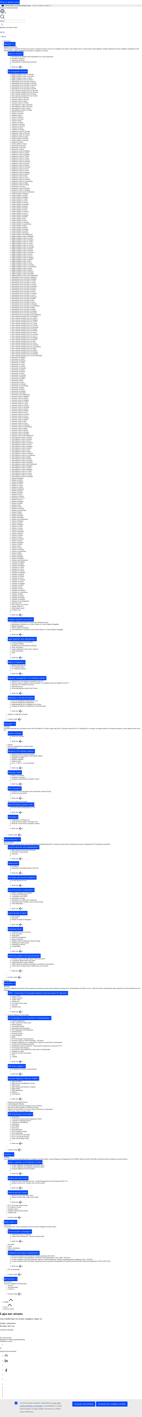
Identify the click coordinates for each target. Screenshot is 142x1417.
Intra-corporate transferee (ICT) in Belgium (25, 316)
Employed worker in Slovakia (21, 131)
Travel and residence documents (17, 801)
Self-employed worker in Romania (22, 462)
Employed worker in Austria (20, 153)
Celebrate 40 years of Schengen (21, 1234)
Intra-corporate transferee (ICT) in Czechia (25, 325)
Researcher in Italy (17, 380)
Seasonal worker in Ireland (20, 419)
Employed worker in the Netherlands (23, 192)
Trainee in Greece (17, 540)
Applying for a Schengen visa (21, 820)
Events (10, 1246)
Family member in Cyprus (20, 201)
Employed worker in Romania (21, 190)
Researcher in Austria (18, 359)
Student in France (17, 494)
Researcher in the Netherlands (21, 394)
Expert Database (17, 1035)
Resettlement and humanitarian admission (24, 645)
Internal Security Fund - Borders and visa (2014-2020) (28, 1183)
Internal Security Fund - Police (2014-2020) (25, 1197)
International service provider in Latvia (23, 302)
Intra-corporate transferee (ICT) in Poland (24, 350)
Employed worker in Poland (20, 185)
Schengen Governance (18, 777)
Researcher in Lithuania (19, 384)
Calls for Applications (18, 1021)
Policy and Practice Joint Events (21, 1023)
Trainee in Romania (18, 558)
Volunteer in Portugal (18, 597)
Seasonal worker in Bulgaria (20, 400)
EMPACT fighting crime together (22, 893)
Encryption (15, 918)
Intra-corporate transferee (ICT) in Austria (24, 318)
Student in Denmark (18, 489)
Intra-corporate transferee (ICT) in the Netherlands (27, 355)
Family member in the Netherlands (22, 234)
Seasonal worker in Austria (20, 398)
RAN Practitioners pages (19, 1131)
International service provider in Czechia (24, 284)
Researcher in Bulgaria (19, 361)
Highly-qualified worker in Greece (22, 256)
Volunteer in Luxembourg (19, 592)
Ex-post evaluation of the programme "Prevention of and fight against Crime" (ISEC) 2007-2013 (41, 1257)
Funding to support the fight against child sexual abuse (28, 959)
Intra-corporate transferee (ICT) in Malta (24, 348)
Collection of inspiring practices (21, 1120)
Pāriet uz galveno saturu (10, 2)
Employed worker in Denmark (21, 161)
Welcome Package (17, 1033)
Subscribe (15, 1005)
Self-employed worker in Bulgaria (22, 469)
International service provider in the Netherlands (26, 314)
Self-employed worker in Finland (22, 439)
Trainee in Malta (17, 553)
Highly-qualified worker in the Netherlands (25, 275)
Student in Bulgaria (17, 482)
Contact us (11, 1289)
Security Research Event (19, 880)
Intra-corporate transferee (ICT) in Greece (24, 336)
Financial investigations (19, 937)
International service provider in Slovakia (24, 83)
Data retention (16, 916)
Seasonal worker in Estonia (20, 409)
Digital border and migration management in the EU (27, 681)
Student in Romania (18, 517)
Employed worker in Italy (19, 176)
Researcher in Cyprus (18, 364)
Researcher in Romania (19, 393)
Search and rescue (17, 686)
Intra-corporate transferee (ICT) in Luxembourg (26, 346)
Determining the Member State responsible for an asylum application (32, 56)
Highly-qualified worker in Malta (22, 268)
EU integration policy (18, 667)
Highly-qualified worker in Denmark (23, 247)
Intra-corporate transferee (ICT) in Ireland (24, 339)
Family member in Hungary (20, 215)
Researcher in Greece (18, 498)
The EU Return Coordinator (20, 628)
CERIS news (16, 1001)
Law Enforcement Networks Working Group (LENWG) (25, 1106)
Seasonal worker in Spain (19, 101)
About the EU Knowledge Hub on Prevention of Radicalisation (31, 1049)
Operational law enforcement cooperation (24, 900)
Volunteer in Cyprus (18, 569)
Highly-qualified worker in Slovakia (23, 74)
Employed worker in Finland (20, 165)
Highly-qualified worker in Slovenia (23, 76)
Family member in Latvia (19, 220)
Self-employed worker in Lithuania (22, 453)
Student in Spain (17, 115)
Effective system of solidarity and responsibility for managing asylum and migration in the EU (40, 683)
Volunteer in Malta (17, 594)
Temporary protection (18, 60)
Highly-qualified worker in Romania (23, 274)
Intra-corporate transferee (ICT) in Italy (23, 341)
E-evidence (15, 866)
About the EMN (17, 1081)
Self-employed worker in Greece (21, 444)
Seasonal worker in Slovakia (20, 97)
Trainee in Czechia (17, 530)
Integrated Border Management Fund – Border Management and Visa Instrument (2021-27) (39, 1181)
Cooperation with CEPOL (20, 896)
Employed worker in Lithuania (21, 179)
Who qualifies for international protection (24, 62)
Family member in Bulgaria (20, 197)
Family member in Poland (19, 227)
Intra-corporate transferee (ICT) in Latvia (24, 343)
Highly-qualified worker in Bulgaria (23, 240)
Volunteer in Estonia (18, 574)
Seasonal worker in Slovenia (20, 99)
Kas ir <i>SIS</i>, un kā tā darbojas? (23, 763)
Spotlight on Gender (18, 1051)
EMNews (14, 1092)
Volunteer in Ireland (18, 585)
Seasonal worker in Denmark (20, 407)
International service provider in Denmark (24, 286)
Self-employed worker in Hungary (22, 446)
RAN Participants (17, 1129)
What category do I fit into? (20, 604)
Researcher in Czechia (18, 366)
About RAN (15, 1117)
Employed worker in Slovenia (21, 133)
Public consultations (14, 1248)
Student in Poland (17, 514)
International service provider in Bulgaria (24, 279)
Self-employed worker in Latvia (21, 451)
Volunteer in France (18, 578)
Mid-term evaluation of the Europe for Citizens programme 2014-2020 (33, 1256)
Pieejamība (7, 1396)
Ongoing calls (12, 1212)
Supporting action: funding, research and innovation (27, 902)
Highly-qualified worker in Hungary (23, 257)
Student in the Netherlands (20, 519)
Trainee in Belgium (17, 521)
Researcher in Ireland (18, 378)
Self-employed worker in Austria (21, 467)
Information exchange (18, 898)
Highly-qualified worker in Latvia (22, 263)
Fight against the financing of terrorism (23, 850)
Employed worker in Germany (21, 167)
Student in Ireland (17, 503)
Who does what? (17, 603)
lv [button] (5, 13)
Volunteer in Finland (18, 576)
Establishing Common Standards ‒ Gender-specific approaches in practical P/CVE (37, 1046)
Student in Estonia (17, 491)
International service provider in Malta (23, 307)
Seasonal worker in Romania (20, 434)
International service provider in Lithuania (24, 304)
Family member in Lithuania (20, 222)
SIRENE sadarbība (17, 759)
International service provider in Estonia (24, 288)
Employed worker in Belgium (21, 151)
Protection (15, 854)
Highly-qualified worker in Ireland (22, 259)
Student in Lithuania (18, 508)
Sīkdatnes (7, 1391)
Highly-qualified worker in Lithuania (23, 265)
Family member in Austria (19, 195)
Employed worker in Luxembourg (22, 181)
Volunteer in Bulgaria (18, 565)
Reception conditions (18, 58)
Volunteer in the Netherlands (20, 601)
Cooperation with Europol (20, 894)
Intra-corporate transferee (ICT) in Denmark (25, 327)
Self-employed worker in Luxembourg (23, 455)
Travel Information (17, 903)
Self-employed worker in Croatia (22, 471)
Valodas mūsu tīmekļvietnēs (12, 1389)
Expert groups (16, 1094)
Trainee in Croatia (17, 526)
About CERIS (16, 996)
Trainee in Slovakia (17, 117)
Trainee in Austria (17, 523)
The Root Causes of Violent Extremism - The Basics (28, 1040)
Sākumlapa (7, 41)
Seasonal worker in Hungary (20, 418)
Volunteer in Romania (18, 599)
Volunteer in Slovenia (18, 126)
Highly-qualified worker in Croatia (22, 242)
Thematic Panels (17, 1031)
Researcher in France (18, 373)
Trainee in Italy (16, 546)
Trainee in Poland (17, 555)
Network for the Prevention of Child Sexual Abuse (23, 1107)
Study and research (17, 647)
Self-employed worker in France (21, 441)
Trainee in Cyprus (17, 528)
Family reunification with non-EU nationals (25, 649)
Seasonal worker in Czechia (20, 405)
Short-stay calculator (18, 736)
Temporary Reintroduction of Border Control (25, 779)
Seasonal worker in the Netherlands (22, 435)
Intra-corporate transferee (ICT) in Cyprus (24, 323)
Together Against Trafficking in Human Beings (26, 941)
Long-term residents (18, 644)
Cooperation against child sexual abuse (23, 960)
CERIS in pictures (17, 998)
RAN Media (15, 1126)
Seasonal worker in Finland (20, 411)
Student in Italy (16, 505)
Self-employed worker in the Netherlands (24, 464)
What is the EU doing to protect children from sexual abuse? (30, 966)
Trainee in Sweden (17, 122)
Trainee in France (17, 537)
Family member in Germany (20, 211)
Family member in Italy (19, 218)
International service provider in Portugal (24, 311)
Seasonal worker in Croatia (20, 402)
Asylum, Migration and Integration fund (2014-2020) (28, 1167)
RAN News (15, 1128)
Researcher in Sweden (18, 186)
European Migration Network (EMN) (23, 1169)
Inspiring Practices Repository (21, 1028)
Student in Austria (17, 480)
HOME (6, 1302)
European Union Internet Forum (17, 1102)
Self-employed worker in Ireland (21, 448)
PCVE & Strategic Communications (23, 1039)
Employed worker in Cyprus (20, 158)
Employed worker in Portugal (21, 188)
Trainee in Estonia (17, 533)
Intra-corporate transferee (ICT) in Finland (24, 330)
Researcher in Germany (19, 375)
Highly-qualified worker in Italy (21, 261)
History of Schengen (18, 775)
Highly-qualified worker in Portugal (22, 272)
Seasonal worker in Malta (19, 428)
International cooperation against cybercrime (25, 868)
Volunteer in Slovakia (18, 124)
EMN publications (17, 1090)
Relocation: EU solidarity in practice (23, 684)
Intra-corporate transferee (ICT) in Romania (25, 354)
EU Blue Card (16, 610)
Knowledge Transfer (18, 1026)
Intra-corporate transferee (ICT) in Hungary (25, 338)
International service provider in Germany (24, 293)
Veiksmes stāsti (16, 761)
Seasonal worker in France (20, 412)
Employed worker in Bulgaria (21, 154)
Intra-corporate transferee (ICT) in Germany (25, 334)
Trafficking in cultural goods (20, 943)
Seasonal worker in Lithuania (20, 425)
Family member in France (19, 209)
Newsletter (11, 1244)
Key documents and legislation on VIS (23, 807)
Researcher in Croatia (18, 362)
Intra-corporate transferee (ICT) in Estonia (24, 329)
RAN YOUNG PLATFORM (21, 1135)
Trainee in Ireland (17, 544)
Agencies (7, 980)
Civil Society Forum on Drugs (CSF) (19, 1111)
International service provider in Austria (24, 81)
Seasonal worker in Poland (20, 430)
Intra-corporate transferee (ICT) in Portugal (25, 352)
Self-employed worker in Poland (21, 458)
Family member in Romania (20, 233)
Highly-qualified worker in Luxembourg (24, 266)
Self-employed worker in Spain (21, 108)
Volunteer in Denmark (18, 572)
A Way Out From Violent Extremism (23, 1044)
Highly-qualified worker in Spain (22, 78)
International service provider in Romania (24, 313)
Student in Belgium (17, 478)
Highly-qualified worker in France (22, 254)
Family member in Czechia (20, 202)
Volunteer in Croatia (18, 567)
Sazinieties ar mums (10, 1384)
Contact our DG (9, 1344)
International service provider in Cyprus (24, 282)
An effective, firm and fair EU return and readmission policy (30, 622)
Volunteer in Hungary (18, 583)
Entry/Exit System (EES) (19, 793)
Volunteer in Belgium (18, 562)
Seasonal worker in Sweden (20, 103)
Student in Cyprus (17, 485)
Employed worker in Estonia (20, 163)
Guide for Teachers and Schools (21, 1053)
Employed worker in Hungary (21, 172)
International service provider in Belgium (24, 277)
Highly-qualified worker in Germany (23, 252)
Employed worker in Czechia (20, 160)
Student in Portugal (17, 515)
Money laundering (17, 939)
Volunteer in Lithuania (18, 590)
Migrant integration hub (19, 665)
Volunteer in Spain (17, 128)
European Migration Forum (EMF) (22, 642)
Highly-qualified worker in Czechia (22, 245)
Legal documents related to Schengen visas (25, 822)
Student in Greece (17, 499)
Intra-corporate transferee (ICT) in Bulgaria (25, 320)
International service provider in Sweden (24, 88)
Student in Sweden (17, 142)
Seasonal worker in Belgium (20, 396)
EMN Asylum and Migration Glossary (23, 1083)
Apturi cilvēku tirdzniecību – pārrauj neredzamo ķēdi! (28, 1236)
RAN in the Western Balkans (20, 1137)
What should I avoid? (18, 608)
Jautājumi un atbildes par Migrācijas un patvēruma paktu (29, 706)
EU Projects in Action (14, 1207)
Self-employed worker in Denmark (22, 476)
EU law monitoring (14, 1269)
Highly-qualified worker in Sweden (22, 80)
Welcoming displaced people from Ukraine (25, 688)
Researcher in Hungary (19, 377)
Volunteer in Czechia (18, 571)
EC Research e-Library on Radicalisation (24, 1069)
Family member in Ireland (19, 217)
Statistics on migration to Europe (18, 714)
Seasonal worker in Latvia (20, 423)
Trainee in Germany (18, 539)
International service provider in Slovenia (24, 85)
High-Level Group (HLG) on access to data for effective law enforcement (30, 1109)
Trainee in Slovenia (17, 119)
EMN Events (16, 1085)
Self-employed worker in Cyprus (22, 473)
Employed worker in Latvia (20, 177)
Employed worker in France (20, 169)
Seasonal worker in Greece (20, 416)
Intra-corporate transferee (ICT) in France (24, 332)
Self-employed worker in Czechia (22, 475)
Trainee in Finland (17, 535)
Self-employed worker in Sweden (22, 110)
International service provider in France (23, 291)
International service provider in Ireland (24, 298)
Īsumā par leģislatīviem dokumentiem (23, 702)
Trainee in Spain (17, 121)
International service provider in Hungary (24, 297)
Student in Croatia (17, 483)
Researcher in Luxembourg (20, 386)
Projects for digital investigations (21, 919)
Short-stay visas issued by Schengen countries (26, 823)
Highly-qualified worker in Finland (22, 250)
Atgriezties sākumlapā (6, 1330)
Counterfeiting (16, 946)
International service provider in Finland (24, 290)
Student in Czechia (17, 487)
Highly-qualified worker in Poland (22, 270)
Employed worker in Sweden (20, 135)
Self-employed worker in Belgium (22, 466)
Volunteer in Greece (18, 581)
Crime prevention (17, 934)
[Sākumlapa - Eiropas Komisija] (9, 8)
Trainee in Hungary (17, 542)
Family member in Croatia (20, 199)
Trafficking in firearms (18, 944)
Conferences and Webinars (20, 1122)
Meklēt (2, 21)
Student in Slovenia (17, 113)
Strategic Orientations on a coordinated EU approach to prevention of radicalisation (37, 1042)
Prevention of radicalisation (20, 852)
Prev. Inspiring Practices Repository (22, 1030)
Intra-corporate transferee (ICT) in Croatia (24, 322)
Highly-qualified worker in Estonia (22, 249)
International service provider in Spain (23, 87)
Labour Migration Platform (16, 1104)
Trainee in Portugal (17, 556)
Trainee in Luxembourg (19, 551)
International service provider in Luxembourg (25, 306)
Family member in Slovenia (20, 140)
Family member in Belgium (20, 193)
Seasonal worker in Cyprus (20, 403)
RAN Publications (17, 1133)
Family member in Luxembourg (21, 224)
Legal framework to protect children (23, 962)
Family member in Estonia (20, 206)
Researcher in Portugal (18, 391)
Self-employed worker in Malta (21, 457)
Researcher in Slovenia (19, 147)
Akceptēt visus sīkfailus (83, 1404)
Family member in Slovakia (20, 138)
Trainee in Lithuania (18, 549)
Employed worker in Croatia (20, 156)
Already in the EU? (17, 606)
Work (13, 652)
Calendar (14, 1056)
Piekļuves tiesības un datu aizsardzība (23, 754)
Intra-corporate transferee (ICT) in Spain (24, 94)
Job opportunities (13, 1287)
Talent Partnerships (17, 651)
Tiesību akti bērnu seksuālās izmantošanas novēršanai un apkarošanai (33, 964)
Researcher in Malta (18, 387)
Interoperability (12, 748)
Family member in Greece (19, 213)
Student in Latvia (17, 507)
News (13, 1055)
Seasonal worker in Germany (20, 414)
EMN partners (16, 1088)
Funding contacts (13, 1209)
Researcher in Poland (18, 389)
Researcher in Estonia (18, 370)
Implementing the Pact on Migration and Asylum (26, 704)
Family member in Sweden (20, 231)
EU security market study (19, 1003)
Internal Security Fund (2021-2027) (22, 1195)
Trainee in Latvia (17, 547)
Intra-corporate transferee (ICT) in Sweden (25, 96)
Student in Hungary (18, 501)
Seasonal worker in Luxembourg (22, 426)
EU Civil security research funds (18, 1205)
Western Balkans (17, 1024)
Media (13, 1037)
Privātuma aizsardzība (10, 1392)
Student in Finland (17, 492)
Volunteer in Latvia (17, 588)
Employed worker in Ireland (20, 174)
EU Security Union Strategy (20, 1048)
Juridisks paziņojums (10, 1394)
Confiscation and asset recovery (21, 932)
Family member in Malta (19, 225)
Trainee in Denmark (18, 531)
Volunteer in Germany (18, 580)
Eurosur (10, 744)
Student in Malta (17, 512)
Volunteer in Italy (17, 587)
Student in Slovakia (17, 112)
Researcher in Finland (18, 371)
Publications (15, 1124)
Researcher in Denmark (19, 368)
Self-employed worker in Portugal (22, 460)
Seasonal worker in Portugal (20, 432)
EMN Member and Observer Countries (23, 1087)
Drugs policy (16, 935)
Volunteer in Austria (18, 564)
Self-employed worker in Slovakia (22, 105)
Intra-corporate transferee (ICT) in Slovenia (25, 92)
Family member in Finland (20, 208)
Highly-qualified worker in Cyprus (22, 243)
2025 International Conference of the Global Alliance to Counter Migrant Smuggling (37, 629)
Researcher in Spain (18, 149)
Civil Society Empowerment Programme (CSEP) (26, 1119)
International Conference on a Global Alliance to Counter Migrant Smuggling (35, 624)
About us (10, 1285)
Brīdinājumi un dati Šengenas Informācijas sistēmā (27, 756)
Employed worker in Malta (20, 183)
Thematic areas (16, 1007)
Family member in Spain (19, 144)
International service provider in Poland (24, 309)
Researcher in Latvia (18, 382)
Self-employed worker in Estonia (22, 437)
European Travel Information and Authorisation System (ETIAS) (31, 791)
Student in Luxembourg (19, 510)
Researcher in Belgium (19, 357)
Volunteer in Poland (18, 596)
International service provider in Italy (23, 300)
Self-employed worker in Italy (21, 450)
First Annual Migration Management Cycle (25, 701)
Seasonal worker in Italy (19, 421)
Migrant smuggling (17, 626)
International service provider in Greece (24, 295)
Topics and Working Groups (20, 1138)
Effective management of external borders (20, 746)
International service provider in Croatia (24, 281)
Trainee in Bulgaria (17, 524)
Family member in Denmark (20, 204)
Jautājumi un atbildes (18, 757)
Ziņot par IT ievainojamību (12, 1387)
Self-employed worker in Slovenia (22, 106)
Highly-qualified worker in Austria (22, 238)
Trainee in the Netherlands (20, 560)
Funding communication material (18, 1211)
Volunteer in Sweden (18, 129)
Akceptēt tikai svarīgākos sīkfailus (112, 1404)
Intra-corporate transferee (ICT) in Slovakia (25, 90)
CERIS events (16, 999)
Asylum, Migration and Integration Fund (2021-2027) (28, 1165)
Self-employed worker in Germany (22, 443)
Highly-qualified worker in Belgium (23, 236)
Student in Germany (18, 496)
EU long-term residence (19, 669)
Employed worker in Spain (20, 137)
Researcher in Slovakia (19, 145)
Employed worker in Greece (20, 170)
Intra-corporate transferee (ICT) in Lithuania (25, 345)
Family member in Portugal (20, 229)
